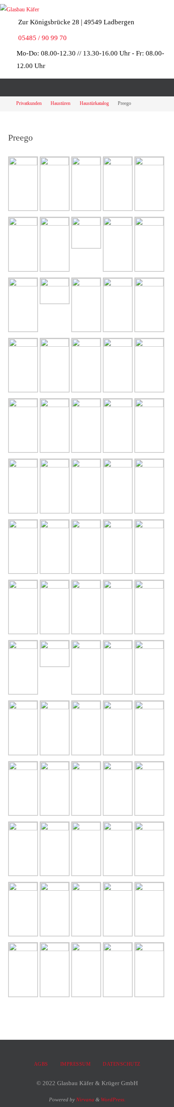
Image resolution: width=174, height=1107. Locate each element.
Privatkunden (29, 103)
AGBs (41, 1064)
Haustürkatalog (94, 103)
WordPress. (113, 1099)
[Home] (5, 103)
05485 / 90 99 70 (42, 38)
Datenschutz (121, 1064)
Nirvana (85, 1099)
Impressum (75, 1064)
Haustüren (60, 103)
